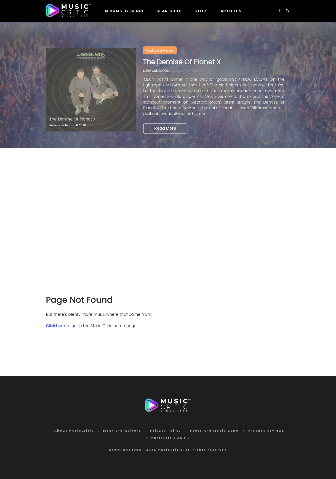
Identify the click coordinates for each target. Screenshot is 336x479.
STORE (202, 11)
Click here (55, 326)
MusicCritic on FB (170, 438)
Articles (231, 11)
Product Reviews (266, 430)
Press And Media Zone (214, 430)
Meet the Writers (122, 430)
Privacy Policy (165, 430)
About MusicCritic (74, 430)
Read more (165, 128)
